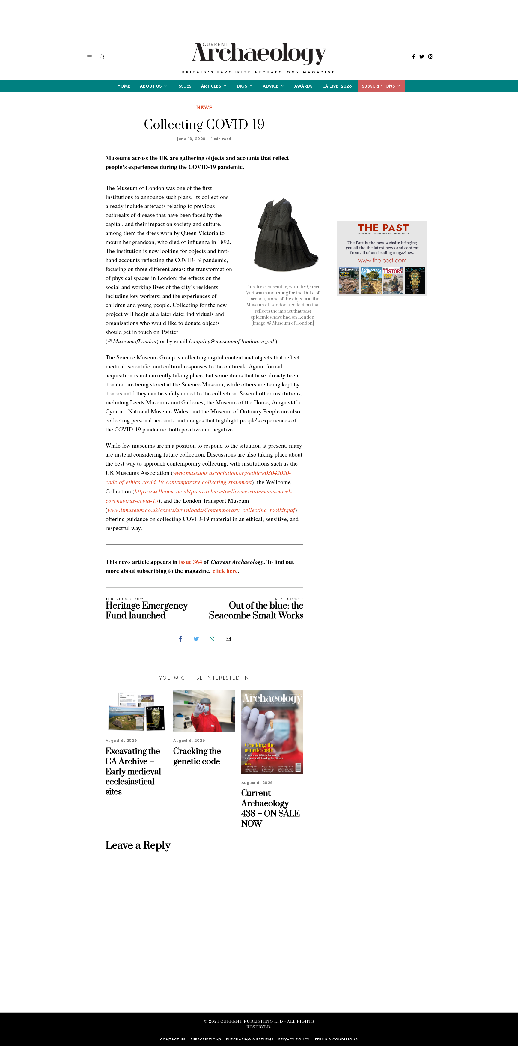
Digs (242, 86)
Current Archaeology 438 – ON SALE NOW (270, 808)
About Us (151, 86)
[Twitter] (422, 56)
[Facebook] (414, 56)
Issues (184, 86)
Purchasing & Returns (250, 1039)
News (204, 108)
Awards (303, 86)
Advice (270, 86)
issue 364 (191, 561)
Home (123, 86)
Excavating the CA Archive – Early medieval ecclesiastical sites (133, 771)
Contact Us (173, 1039)
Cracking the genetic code (197, 756)
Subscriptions (378, 86)
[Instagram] (430, 56)
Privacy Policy (294, 1039)
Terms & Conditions (336, 1039)
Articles (211, 86)
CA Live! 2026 (337, 86)
